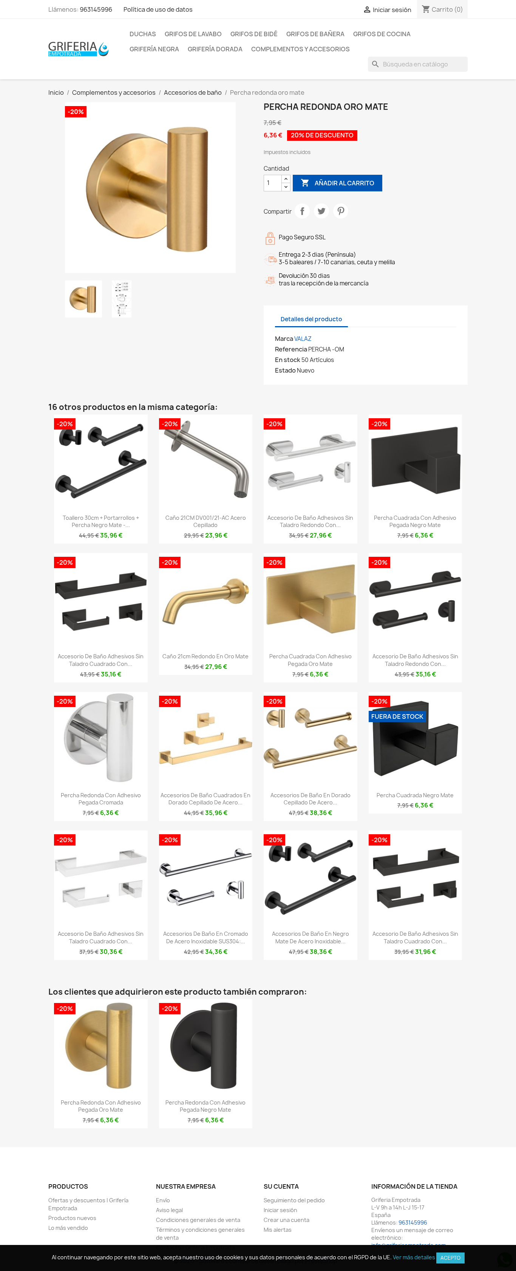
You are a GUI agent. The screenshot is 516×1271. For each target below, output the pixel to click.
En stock (287, 360)
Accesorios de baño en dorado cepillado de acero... (310, 799)
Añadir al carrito (337, 182)
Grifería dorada (215, 49)
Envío (163, 1200)
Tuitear (321, 211)
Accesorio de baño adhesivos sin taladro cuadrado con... (101, 660)
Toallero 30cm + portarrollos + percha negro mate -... (101, 521)
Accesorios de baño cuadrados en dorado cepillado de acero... (205, 799)
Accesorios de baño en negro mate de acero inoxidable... (310, 937)
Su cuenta (281, 1186)
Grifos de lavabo (193, 34)
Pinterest (340, 211)
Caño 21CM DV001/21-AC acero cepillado (205, 521)
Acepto (450, 1257)
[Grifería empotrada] (78, 49)
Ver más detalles (414, 1257)
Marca (284, 338)
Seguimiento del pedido (294, 1200)
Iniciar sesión (280, 1210)
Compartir (302, 211)
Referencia (291, 349)
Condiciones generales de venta (198, 1219)
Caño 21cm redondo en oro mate (205, 656)
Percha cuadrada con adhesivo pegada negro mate (415, 521)
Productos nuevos (72, 1218)
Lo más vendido (68, 1227)
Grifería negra (154, 49)
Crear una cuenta (286, 1219)
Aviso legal (169, 1210)
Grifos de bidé (254, 34)
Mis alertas (278, 1229)
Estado (285, 370)
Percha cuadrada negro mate (415, 795)
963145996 (96, 9)
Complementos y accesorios (300, 49)
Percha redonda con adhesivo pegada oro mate (101, 1106)
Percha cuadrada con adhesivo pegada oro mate (310, 660)
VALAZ (303, 339)
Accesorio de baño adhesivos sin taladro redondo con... (310, 521)
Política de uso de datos (158, 9)
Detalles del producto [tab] (311, 319)
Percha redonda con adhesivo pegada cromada (101, 799)
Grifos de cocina (382, 34)
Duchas (143, 34)
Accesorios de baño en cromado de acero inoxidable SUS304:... (205, 937)
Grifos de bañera (315, 34)
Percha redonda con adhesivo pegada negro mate (205, 1106)
